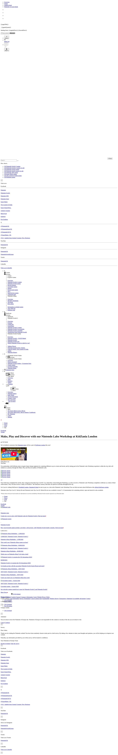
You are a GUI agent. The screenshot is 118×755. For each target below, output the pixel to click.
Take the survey (15, 643)
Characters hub (12, 294)
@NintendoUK (5, 226)
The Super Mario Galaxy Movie (16, 411)
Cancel (2, 622)
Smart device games (13, 293)
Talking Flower (12, 346)
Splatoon (3, 216)
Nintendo (3, 190)
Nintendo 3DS (5, 196)
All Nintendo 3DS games (11, 172)
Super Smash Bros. (6, 207)
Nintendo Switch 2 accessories (16, 329)
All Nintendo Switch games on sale (13, 171)
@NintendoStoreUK (6, 229)
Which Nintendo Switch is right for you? (19, 343)
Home (6, 423)
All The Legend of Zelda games (13, 175)
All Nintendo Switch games (11, 169)
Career (9, 415)
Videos (9, 382)
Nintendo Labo (22, 445)
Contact (88, 598)
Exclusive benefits (13, 366)
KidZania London (40, 445)
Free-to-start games (13, 290)
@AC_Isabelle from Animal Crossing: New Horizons (15, 238)
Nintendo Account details (11, 7)
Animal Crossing (5, 210)
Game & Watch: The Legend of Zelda (18, 349)
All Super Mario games (10, 174)
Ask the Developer (13, 396)
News (5, 424)
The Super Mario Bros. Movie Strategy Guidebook (21, 412)
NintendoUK (4, 244)
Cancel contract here (36, 598)
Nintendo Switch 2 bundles (15, 330)
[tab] (59, 594)
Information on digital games (15, 307)
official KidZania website (101, 487)
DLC (9, 291)
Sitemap (10, 417)
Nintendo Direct (12, 393)
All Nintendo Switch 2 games (12, 166)
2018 (5, 426)
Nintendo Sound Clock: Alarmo (16, 348)
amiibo (9, 351)
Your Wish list (11, 308)
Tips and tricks (12, 400)
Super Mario (4, 202)
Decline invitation (5, 643)
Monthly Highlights (13, 300)
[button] (60, 272)
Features (10, 323)
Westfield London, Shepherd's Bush (28, 487)
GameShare (11, 326)
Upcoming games (12, 286)
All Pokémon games (9, 177)
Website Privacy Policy (43, 597)
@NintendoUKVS (6, 232)
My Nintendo (11, 414)
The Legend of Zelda (6, 205)
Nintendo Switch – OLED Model (17, 338)
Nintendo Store (5, 199)
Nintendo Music (12, 368)
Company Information (27, 597)
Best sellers (11, 304)
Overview (7, 2)
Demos (9, 288)
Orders (6, 3)
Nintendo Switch (5, 193)
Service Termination (25, 598)
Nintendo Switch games (14, 283)
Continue (7, 622)
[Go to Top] (59, 420)
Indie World (11, 395)
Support (18, 597)
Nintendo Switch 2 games (15, 282)
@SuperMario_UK (6, 235)
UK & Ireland (8, 600)
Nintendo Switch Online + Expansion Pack (19, 363)
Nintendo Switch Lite (13, 341)
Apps (9, 379)
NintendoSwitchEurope (7, 254)
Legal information (14, 598)
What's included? (12, 362)
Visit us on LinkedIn (6, 268)
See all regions (8, 606)
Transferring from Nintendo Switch (17, 332)
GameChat (10, 324)
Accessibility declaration (79, 598)
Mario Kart (4, 213)
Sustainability (46, 598)
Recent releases (12, 285)
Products (10, 381)
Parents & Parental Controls (8, 597)
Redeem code (11, 310)
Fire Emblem (4, 219)
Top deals (10, 302)
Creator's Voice (12, 398)
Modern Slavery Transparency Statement (61, 598)
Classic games (11, 365)
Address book (8, 5)
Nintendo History (12, 352)
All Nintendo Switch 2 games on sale (14, 168)
